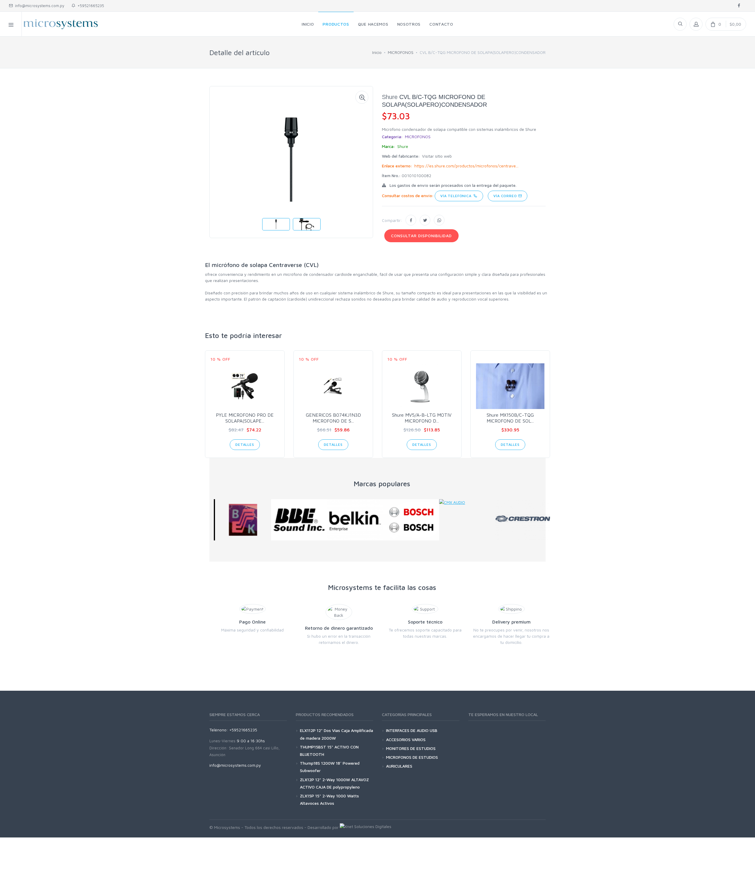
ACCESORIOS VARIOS (406, 739)
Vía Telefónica (457, 196)
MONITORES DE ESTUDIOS (411, 748)
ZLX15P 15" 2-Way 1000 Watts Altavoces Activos (329, 799)
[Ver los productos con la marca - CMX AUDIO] (466, 502)
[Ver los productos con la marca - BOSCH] (410, 519)
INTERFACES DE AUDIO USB (411, 730)
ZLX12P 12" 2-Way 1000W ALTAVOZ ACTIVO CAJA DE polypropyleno (334, 783)
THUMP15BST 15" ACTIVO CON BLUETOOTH (329, 750)
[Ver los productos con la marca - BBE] (298, 519)
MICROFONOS (400, 52)
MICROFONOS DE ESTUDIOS (412, 757)
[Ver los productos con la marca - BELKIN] (354, 519)
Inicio (377, 52)
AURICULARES (399, 766)
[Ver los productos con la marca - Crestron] (522, 519)
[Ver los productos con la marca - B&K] (242, 519)
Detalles (244, 444)
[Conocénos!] (365, 827)
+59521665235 (89, 5)
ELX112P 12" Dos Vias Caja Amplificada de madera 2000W (336, 734)
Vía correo (505, 196)
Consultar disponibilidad (421, 235)
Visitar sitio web (437, 156)
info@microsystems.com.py (39, 5)
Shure (390, 97)
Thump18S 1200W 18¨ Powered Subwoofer (330, 767)
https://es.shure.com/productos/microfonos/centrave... (466, 165)
